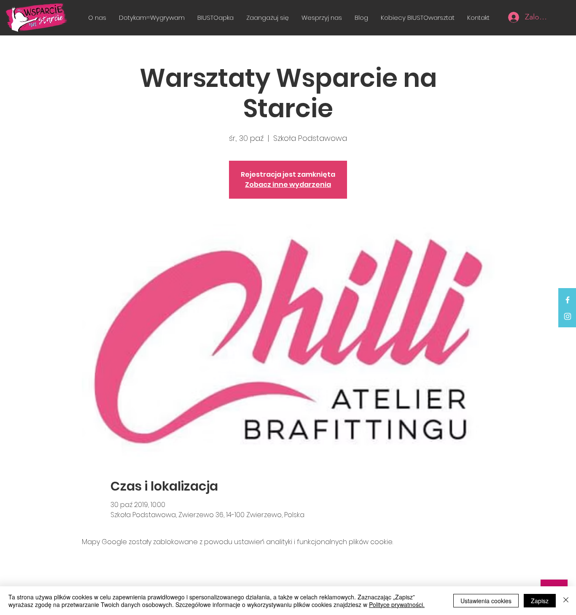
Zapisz (540, 600)
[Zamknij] (566, 600)
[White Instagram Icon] (567, 316)
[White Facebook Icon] (567, 300)
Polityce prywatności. (397, 604)
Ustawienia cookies (485, 600)
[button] (267, 17)
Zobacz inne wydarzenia (288, 184)
